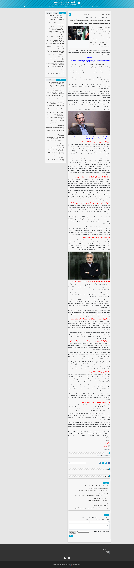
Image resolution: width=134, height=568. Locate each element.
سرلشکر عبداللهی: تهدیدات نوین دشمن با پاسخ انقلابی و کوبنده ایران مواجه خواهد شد (55, 102)
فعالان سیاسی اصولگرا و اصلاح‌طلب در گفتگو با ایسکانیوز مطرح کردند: (97, 17)
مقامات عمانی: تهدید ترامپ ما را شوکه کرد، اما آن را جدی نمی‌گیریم (95, 486)
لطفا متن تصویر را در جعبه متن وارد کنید (102, 531)
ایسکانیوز (97, 50)
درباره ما (107, 553)
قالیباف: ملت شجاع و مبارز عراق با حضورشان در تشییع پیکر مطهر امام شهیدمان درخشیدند (55, 106)
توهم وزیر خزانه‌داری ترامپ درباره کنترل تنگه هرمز (98, 488)
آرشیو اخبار (38, 7)
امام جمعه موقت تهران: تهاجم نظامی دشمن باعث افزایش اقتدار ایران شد (55, 74)
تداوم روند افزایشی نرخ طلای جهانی (58, 61)
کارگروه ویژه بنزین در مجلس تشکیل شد (57, 147)
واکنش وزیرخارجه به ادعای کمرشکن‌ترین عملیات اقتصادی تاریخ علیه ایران (55, 37)
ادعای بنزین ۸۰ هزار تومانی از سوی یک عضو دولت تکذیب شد (55, 99)
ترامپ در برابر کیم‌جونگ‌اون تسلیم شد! (100, 505)
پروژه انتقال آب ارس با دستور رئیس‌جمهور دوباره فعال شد (55, 141)
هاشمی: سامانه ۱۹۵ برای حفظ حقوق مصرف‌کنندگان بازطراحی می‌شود (55, 131)
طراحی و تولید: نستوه (66, 566)
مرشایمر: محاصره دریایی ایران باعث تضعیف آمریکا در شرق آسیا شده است (93, 491)
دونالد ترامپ (100, 455)
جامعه (85, 7)
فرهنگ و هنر (72, 7)
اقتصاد (81, 7)
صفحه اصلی (98, 7)
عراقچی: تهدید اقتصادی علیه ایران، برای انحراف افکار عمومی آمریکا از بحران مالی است (91, 495)
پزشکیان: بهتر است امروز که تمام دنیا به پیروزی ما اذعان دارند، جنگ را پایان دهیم (55, 64)
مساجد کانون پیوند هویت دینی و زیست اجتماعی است (55, 70)
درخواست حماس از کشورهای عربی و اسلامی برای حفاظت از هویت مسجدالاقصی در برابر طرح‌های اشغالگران (55, 51)
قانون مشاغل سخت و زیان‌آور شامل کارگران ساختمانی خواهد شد (56, 23)
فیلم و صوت (48, 7)
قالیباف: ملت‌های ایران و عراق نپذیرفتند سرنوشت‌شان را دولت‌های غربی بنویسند (57, 121)
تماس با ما (107, 551)
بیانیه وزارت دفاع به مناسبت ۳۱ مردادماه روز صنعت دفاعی (56, 134)
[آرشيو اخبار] (69, 558)
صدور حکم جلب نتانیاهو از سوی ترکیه (57, 26)
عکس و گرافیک (54, 7)
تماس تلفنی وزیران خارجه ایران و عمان (57, 34)
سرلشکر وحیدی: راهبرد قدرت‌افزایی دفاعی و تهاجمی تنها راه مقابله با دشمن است (56, 28)
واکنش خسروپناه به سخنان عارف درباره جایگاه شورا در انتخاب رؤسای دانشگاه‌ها (55, 47)
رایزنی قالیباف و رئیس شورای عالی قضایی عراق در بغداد (55, 159)
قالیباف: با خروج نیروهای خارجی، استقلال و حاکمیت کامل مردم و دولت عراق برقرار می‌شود (56, 32)
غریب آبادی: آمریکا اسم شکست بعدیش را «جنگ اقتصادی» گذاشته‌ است (94, 493)
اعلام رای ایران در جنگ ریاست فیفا (58, 17)
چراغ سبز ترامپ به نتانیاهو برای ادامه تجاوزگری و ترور (97, 500)
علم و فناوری (61, 7)
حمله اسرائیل (106, 455)
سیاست (88, 7)
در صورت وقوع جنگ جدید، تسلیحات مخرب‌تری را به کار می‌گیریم (55, 156)
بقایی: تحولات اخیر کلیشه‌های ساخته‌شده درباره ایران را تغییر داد (55, 118)
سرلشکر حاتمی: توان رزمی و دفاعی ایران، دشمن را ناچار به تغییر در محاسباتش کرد (55, 40)
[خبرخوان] (65, 558)
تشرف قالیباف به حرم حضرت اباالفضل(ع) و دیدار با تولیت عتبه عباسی (55, 124)
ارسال (71, 535)
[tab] (62, 13)
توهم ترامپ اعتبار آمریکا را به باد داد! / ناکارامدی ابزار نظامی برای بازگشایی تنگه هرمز (91, 508)
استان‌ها (42, 7)
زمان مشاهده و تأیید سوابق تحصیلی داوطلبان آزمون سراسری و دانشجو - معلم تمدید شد (56, 55)
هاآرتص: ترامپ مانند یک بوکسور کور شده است (99, 498)
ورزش (77, 7)
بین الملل (66, 7)
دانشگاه (92, 7)
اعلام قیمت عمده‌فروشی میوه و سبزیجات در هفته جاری (55, 58)
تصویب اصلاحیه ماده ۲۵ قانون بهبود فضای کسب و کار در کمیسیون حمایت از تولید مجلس (55, 138)
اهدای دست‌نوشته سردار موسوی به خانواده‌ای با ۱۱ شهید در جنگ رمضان (55, 150)
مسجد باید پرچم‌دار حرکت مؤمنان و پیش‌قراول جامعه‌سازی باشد (56, 153)
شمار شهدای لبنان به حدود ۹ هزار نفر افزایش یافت (55, 15)
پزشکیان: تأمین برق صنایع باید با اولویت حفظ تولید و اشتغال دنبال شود (55, 114)
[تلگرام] (67, 558)
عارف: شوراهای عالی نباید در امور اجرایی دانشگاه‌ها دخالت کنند (55, 128)
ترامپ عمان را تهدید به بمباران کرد (101, 503)
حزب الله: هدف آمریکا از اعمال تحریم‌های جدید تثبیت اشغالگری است (56, 20)
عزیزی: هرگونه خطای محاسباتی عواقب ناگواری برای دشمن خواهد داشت (55, 144)
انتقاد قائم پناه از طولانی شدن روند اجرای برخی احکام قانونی (56, 109)
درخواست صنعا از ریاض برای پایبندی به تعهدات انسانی (56, 67)
